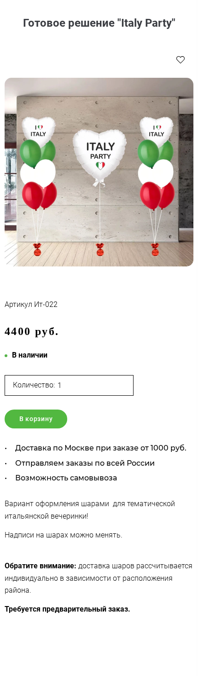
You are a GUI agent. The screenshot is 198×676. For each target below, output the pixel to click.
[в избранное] (180, 59)
